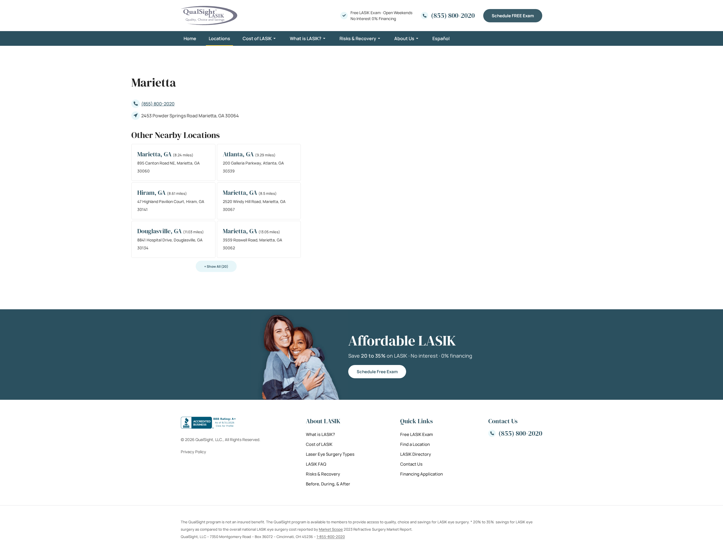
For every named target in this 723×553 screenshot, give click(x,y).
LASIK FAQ (316, 464)
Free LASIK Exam (416, 434)
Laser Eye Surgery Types (330, 454)
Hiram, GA (152, 192)
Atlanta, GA (239, 154)
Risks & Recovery (357, 38)
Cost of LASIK (257, 38)
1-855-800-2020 (331, 536)
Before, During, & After (328, 484)
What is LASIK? (305, 38)
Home (190, 38)
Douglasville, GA (160, 231)
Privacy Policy (193, 451)
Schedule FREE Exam (513, 16)
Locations (219, 38)
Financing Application (421, 474)
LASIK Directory (415, 454)
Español (441, 38)
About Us (404, 38)
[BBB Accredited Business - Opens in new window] (220, 423)
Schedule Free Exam (377, 372)
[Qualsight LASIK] (209, 15)
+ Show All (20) (216, 266)
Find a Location (415, 444)
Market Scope (331, 529)
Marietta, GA (155, 154)
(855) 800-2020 (158, 104)
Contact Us (411, 464)
